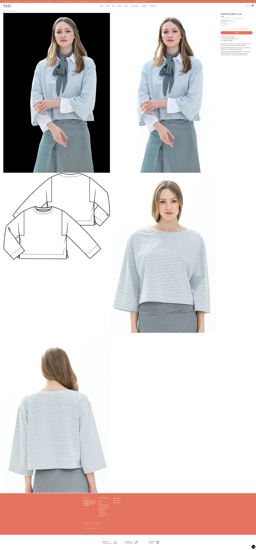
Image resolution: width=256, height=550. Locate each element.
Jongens (126, 6)
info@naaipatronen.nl (107, 543)
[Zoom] (107, 15)
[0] (252, 6)
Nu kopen (236, 32)
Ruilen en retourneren (103, 504)
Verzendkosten (228, 18)
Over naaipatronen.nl (103, 514)
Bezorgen (101, 500)
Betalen (100, 502)
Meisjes (119, 6)
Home (4, 10)
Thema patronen (134, 6)
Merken (101, 6)
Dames (107, 6)
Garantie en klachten (103, 508)
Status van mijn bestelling (104, 506)
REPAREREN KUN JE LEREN (13, 1)
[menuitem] (102, 5)
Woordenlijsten (102, 512)
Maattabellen (101, 516)
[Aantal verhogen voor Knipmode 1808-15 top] (225, 28)
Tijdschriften (144, 6)
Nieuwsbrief (152, 6)
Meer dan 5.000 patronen (29, 1)
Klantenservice (102, 510)
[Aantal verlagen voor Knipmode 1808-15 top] (222, 28)
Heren (113, 6)
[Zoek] (249, 6)
